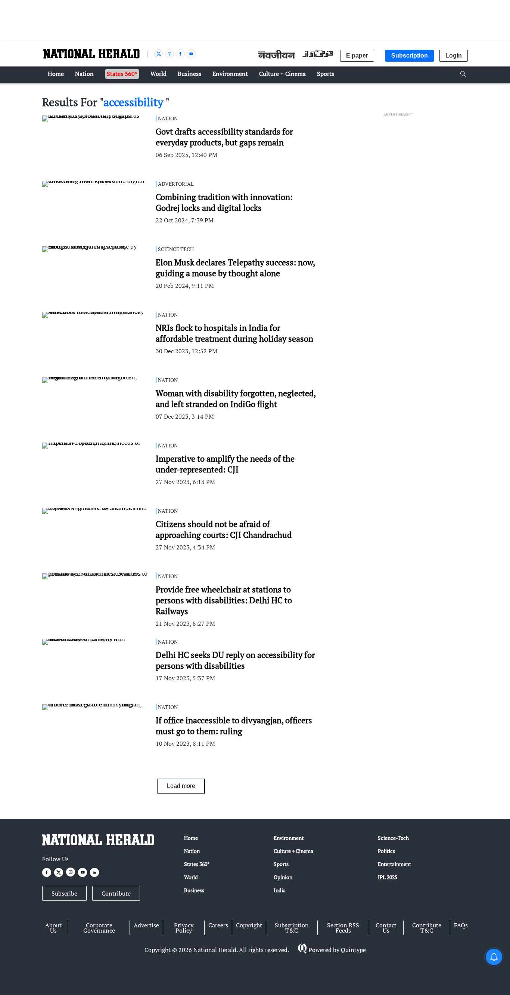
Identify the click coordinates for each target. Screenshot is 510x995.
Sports (281, 864)
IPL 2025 (387, 877)
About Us (53, 927)
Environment (289, 837)
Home (191, 837)
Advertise (146, 925)
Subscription (409, 55)
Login (453, 55)
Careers (218, 925)
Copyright (249, 925)
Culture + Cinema (293, 850)
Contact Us (386, 927)
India (280, 890)
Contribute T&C (426, 927)
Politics (386, 850)
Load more (181, 786)
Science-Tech (393, 837)
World (191, 877)
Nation (192, 850)
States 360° (196, 864)
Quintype (353, 950)
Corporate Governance (99, 927)
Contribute (116, 893)
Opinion (283, 877)
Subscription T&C (292, 927)
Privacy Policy (183, 927)
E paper (357, 55)
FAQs (461, 925)
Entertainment (394, 864)
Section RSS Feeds (343, 927)
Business (194, 890)
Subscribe (64, 893)
